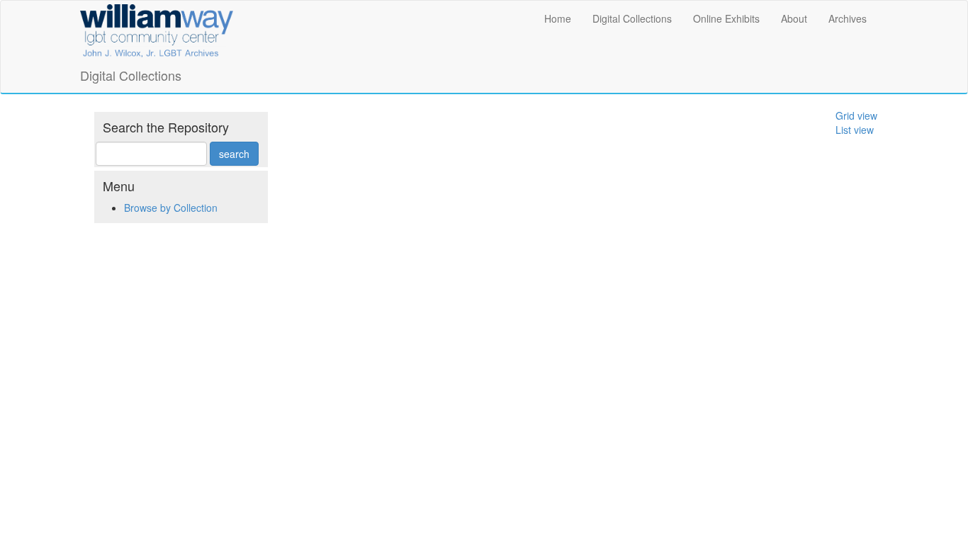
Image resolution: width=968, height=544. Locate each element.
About (794, 18)
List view (854, 130)
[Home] (156, 28)
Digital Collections (632, 18)
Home (557, 18)
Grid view (856, 115)
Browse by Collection (171, 207)
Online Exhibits (726, 18)
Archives (847, 18)
